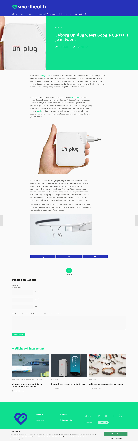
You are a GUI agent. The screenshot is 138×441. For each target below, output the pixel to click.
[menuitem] (16, 14)
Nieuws (39, 414)
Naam (36, 291)
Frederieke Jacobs (63, 47)
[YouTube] (120, 416)
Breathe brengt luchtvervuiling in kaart (68, 384)
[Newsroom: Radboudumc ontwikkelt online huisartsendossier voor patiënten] (1, 220)
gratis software (75, 97)
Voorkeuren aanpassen (116, 438)
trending (39, 379)
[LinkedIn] (99, 416)
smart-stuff (15, 379)
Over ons (40, 420)
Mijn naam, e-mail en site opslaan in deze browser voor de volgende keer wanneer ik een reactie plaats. (38, 313)
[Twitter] (106, 416)
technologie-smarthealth (27, 379)
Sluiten (22, 438)
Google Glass (46, 75)
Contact (63, 414)
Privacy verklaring (15, 438)
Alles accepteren (115, 434)
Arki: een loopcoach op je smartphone (106, 384)
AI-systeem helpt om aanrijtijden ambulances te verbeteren (27, 385)
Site (36, 306)
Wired (39, 111)
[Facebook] (113, 416)
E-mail (37, 299)
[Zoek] (84, 14)
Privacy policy (66, 420)
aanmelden (103, 422)
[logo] (29, 7)
